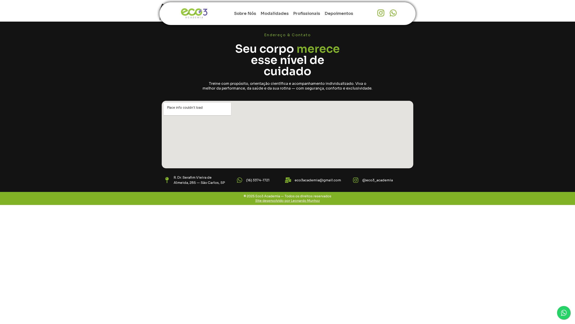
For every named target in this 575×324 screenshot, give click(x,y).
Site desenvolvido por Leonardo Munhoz (287, 201)
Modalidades (275, 13)
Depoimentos (339, 13)
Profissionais (306, 13)
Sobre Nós (245, 13)
